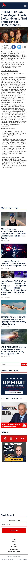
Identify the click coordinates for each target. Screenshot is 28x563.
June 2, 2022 (5, 74)
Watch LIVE (14, 549)
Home (14, 539)
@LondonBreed (6, 64)
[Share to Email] (24, 47)
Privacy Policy (22, 559)
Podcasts (14, 547)
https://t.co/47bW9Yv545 (9, 71)
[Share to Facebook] (13, 47)
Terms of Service (7, 559)
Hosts (14, 544)
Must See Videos (14, 551)
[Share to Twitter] (19, 47)
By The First (6, 46)
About (14, 542)
